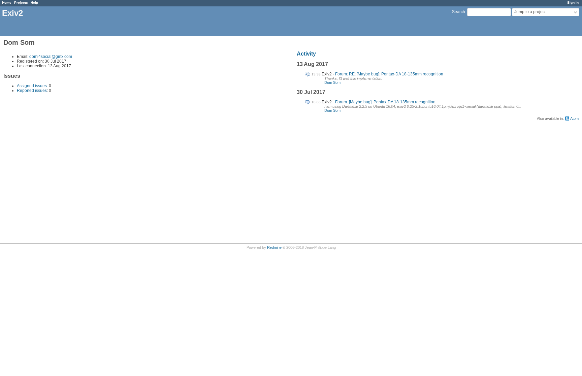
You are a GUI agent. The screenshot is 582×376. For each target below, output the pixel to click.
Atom (574, 118)
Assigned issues (32, 85)
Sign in (573, 2)
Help (34, 2)
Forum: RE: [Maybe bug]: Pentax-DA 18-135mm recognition (389, 74)
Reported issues (32, 90)
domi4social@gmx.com (50, 56)
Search (458, 11)
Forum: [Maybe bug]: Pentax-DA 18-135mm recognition (385, 102)
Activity (306, 54)
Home (6, 2)
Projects (21, 2)
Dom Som (332, 82)
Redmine (274, 247)
